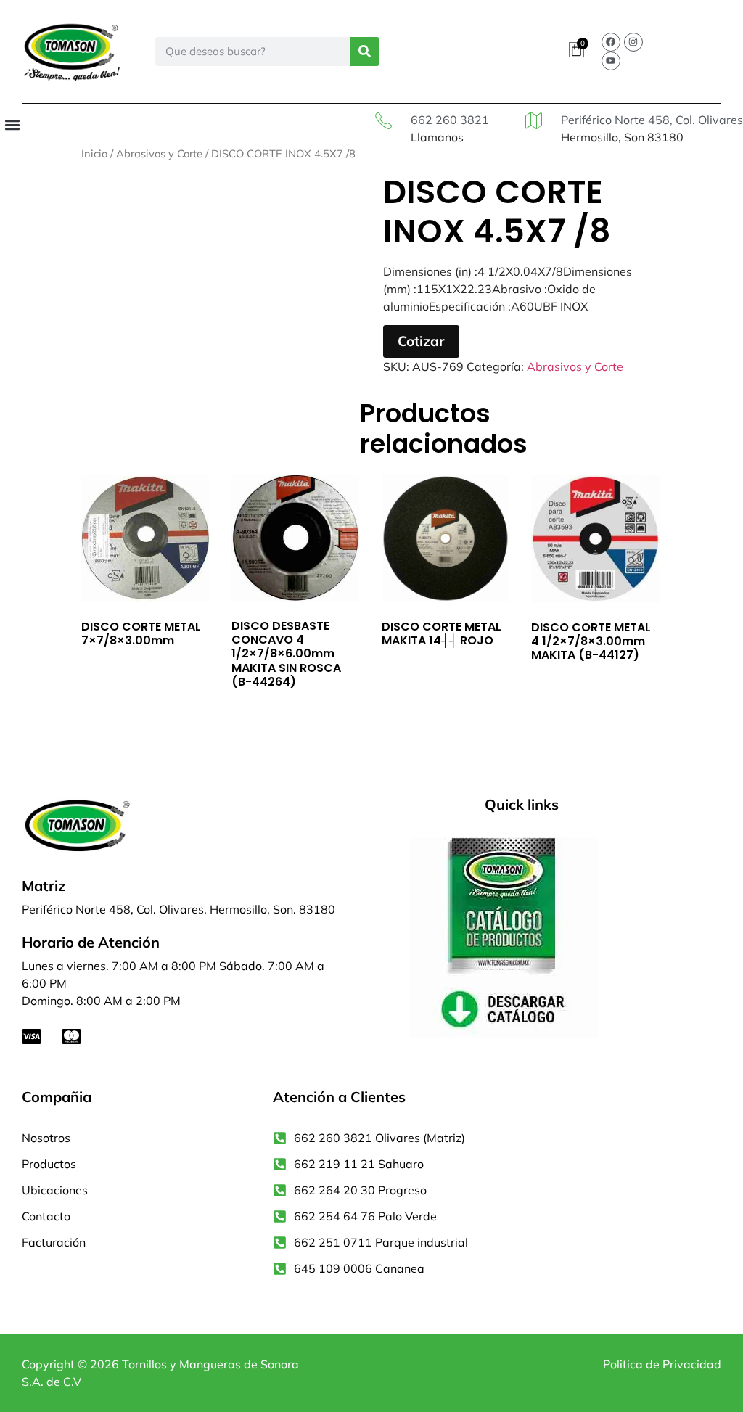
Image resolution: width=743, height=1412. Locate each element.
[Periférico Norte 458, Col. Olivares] (533, 121)
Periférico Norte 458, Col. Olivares (652, 119)
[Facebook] (611, 42)
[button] (12, 124)
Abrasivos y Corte (159, 153)
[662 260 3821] (383, 121)
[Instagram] (633, 42)
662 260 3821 (450, 119)
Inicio (94, 153)
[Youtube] (611, 61)
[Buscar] (364, 51)
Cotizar (421, 341)
